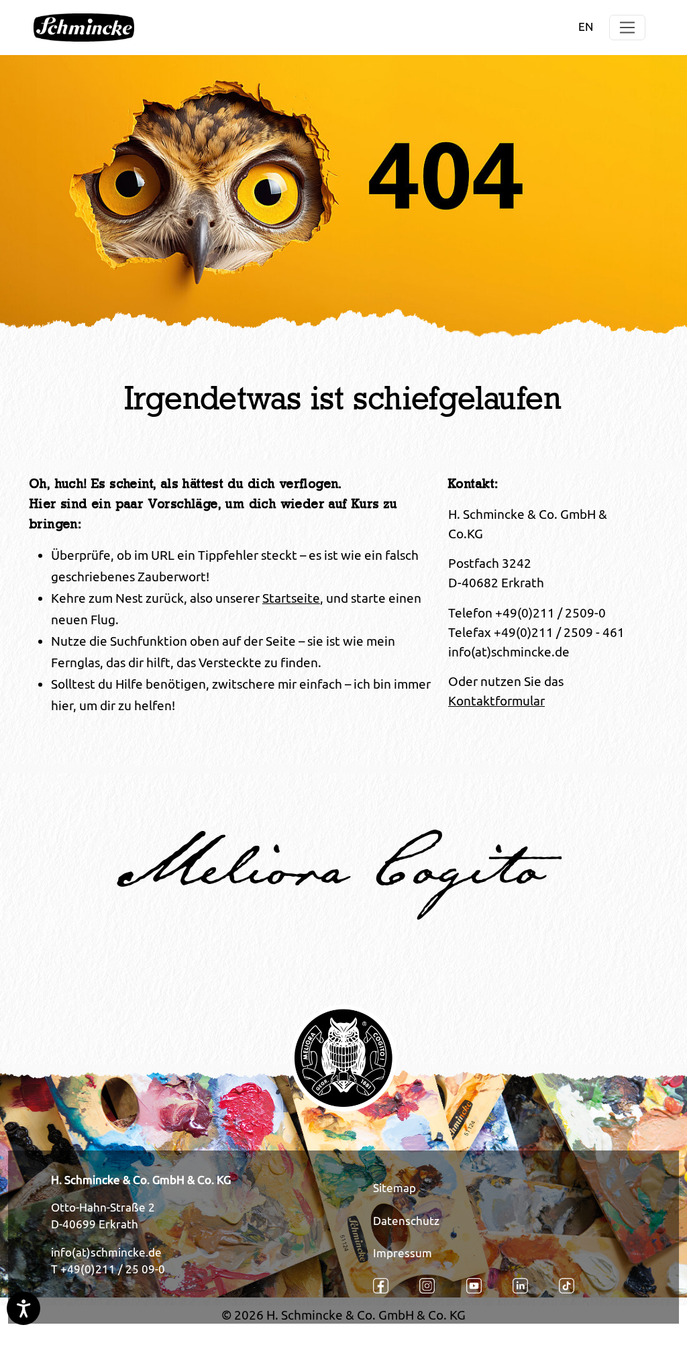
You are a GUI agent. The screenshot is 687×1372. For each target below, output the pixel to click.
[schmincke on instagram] (434, 1285)
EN (585, 27)
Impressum (402, 1253)
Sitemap (394, 1188)
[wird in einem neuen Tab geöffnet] (388, 1285)
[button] (627, 28)
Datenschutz (406, 1221)
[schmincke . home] (84, 27)
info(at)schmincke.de (106, 1252)
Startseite (291, 598)
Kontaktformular (496, 700)
